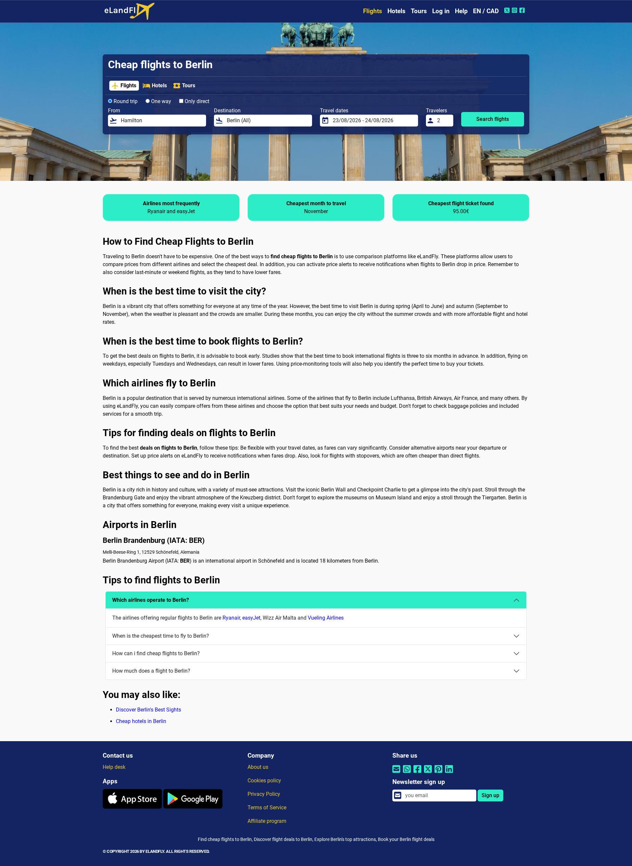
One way (160, 101)
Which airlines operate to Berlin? (150, 600)
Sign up (490, 795)
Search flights (492, 119)
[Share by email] (396, 773)
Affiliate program (267, 821)
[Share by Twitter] (428, 773)
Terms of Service (267, 807)
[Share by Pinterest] (438, 773)
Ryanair (231, 618)
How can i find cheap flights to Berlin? (156, 653)
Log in (441, 11)
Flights (372, 11)
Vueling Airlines (326, 618)
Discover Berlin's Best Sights (148, 710)
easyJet (251, 618)
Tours (419, 11)
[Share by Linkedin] (449, 773)
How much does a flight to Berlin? (151, 671)
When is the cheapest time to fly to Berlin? (160, 636)
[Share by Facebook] (417, 773)
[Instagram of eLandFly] (515, 10)
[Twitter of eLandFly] (508, 10)
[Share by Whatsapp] (407, 773)
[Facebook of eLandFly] (523, 10)
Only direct (196, 101)
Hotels (396, 11)
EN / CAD (486, 11)
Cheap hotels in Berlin (141, 721)
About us (258, 767)
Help (461, 11)
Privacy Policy (264, 794)
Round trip (125, 101)
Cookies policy (264, 780)
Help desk (114, 767)
